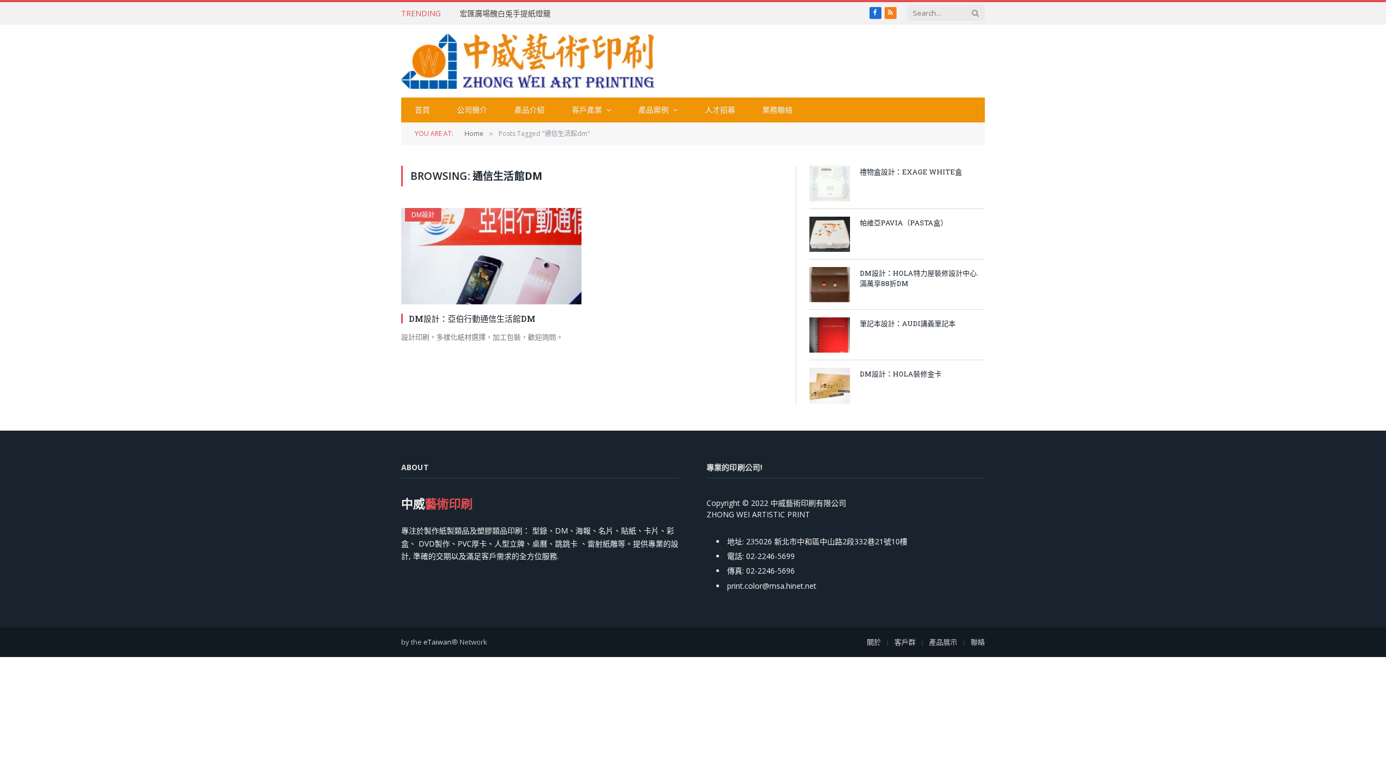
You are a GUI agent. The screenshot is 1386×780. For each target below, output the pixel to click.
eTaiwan (437, 642)
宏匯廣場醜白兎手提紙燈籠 (505, 13)
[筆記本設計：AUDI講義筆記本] (829, 335)
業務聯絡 (777, 110)
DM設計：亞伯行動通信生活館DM (472, 318)
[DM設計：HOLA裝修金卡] (829, 385)
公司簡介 (472, 110)
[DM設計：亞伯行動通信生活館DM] (491, 256)
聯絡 (978, 642)
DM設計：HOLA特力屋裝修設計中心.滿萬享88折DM (919, 278)
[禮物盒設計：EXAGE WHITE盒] (829, 183)
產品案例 (653, 110)
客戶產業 (587, 110)
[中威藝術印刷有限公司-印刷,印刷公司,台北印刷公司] (528, 61)
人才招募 (720, 110)
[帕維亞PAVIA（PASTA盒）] (829, 234)
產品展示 (943, 642)
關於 (874, 642)
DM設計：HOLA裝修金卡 (901, 374)
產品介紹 (529, 110)
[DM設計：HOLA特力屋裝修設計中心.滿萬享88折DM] (829, 284)
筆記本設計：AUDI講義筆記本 (908, 323)
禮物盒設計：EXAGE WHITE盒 (911, 172)
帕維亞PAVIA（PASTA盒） (903, 222)
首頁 (422, 110)
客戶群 (905, 642)
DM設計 (423, 214)
